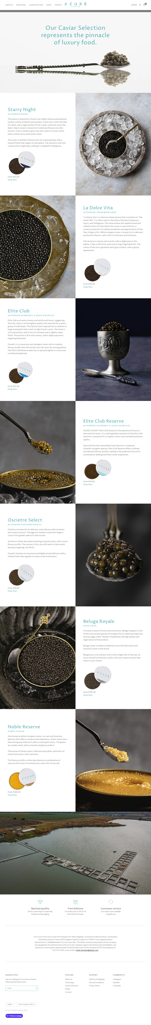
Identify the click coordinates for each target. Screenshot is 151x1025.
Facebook (117, 986)
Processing (21, 5)
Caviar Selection (36, 5)
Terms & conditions (96, 982)
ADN (25, 1010)
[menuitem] (10, 5)
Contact (58, 5)
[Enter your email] (36, 988)
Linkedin (116, 982)
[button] (12, 180)
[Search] (140, 5)
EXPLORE (69, 975)
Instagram (117, 979)
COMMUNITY (119, 975)
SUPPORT (93, 975)
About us (9, 5)
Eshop (48, 5)
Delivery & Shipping (96, 979)
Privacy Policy (94, 986)
